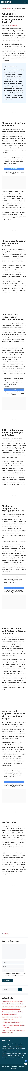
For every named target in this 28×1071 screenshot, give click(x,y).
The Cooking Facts (15, 1066)
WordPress (13, 1068)
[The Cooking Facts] (6, 2)
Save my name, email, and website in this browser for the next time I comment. (15, 974)
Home (3, 8)
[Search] (20, 989)
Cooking (8, 8)
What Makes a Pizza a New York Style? (12, 1022)
